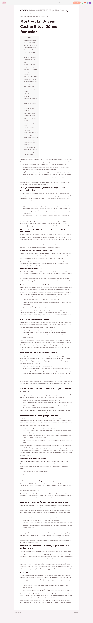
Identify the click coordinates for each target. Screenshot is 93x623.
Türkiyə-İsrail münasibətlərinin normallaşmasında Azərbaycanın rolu (31, 100)
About (47, 2)
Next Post (76, 612)
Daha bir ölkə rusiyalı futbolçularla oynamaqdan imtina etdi (29, 108)
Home (43, 2)
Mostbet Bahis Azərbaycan (29, 135)
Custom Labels (68, 2)
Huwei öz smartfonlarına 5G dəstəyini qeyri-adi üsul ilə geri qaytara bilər (30, 90)
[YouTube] (85, 3)
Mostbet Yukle (27, 93)
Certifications (60, 2)
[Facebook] (88, 3)
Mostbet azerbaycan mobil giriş (30, 111)
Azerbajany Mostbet (25, 13)
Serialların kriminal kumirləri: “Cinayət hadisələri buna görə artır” (30, 81)
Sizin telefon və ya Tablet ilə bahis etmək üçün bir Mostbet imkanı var (30, 69)
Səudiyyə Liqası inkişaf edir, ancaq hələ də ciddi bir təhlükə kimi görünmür (30, 142)
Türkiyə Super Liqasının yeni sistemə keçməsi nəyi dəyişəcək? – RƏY (31, 42)
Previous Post (17, 612)
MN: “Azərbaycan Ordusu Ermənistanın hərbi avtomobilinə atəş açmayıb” (31, 129)
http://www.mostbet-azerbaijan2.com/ (38, 226)
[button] (77, 3)
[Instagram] (90, 3)
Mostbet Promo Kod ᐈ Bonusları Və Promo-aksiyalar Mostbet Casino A (30, 118)
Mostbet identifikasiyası (29, 55)
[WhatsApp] (83, 3)
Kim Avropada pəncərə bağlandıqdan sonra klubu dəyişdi (29, 124)
